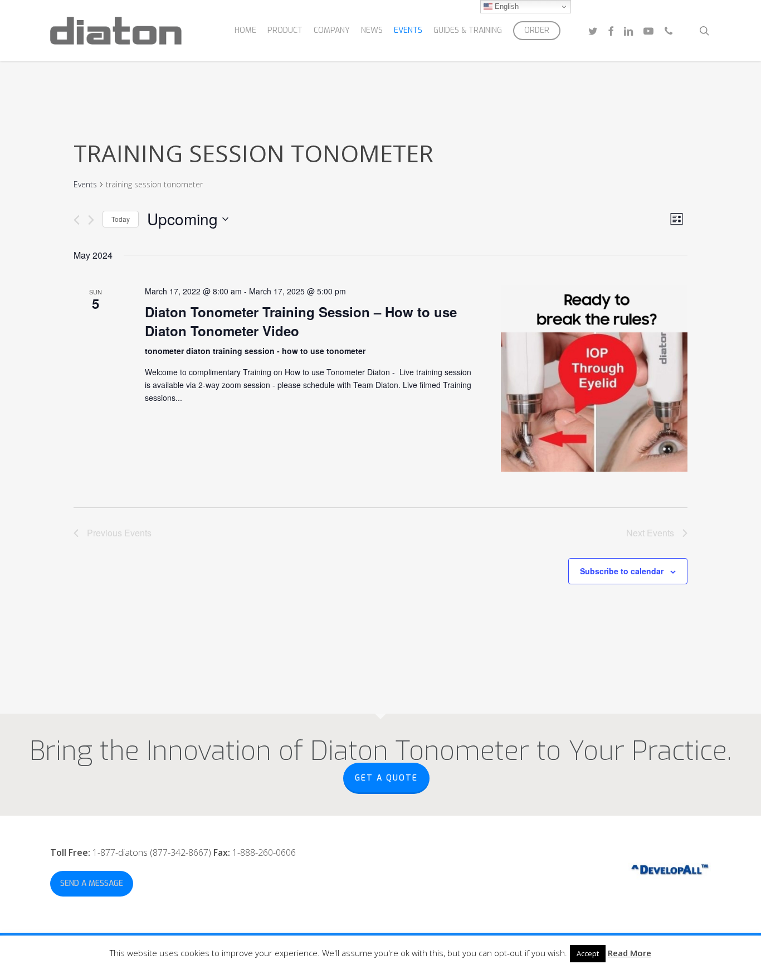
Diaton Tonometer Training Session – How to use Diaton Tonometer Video (301, 321)
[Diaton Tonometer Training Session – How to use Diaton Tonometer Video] (594, 378)
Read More (629, 952)
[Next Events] (91, 220)
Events (85, 184)
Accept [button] (588, 953)
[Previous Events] (77, 220)
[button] (91, 884)
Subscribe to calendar (622, 570)
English (505, 6)
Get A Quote (386, 778)
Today (120, 219)
